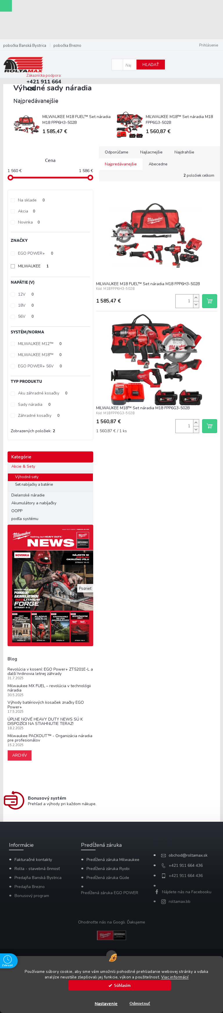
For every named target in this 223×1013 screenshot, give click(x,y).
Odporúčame (116, 152)
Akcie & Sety (23, 466)
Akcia (26, 211)
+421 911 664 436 (186, 865)
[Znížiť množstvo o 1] (196, 304)
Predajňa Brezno (30, 886)
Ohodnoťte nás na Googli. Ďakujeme (111, 922)
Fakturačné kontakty (33, 859)
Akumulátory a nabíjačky (33, 503)
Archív (19, 755)
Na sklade (31, 200)
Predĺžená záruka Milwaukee (113, 859)
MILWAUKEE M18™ (40, 355)
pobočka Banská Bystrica (24, 45)
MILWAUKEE (33, 266)
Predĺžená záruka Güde (108, 877)
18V (26, 305)
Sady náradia (34, 404)
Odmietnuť (140, 1003)
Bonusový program (32, 895)
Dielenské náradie (28, 495)
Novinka (29, 222)
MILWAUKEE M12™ (40, 343)
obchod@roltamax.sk (188, 855)
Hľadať (151, 64)
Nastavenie (106, 1003)
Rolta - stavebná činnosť (37, 868)
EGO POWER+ (35, 253)
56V (26, 316)
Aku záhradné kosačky (42, 393)
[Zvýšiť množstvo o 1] (196, 297)
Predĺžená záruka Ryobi (108, 868)
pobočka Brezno (67, 45)
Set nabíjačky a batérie (34, 484)
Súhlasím (122, 985)
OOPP (16, 511)
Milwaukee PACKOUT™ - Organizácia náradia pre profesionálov (50, 738)
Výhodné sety (27, 477)
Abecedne (158, 164)
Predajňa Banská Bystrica (38, 877)
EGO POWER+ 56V (40, 366)
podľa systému (24, 518)
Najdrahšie (184, 152)
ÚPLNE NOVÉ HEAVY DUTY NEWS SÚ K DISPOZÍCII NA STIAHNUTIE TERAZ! (45, 721)
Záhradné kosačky (39, 415)
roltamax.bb (179, 901)
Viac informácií (175, 977)
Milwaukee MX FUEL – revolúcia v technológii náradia (49, 688)
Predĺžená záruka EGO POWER (109, 893)
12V (26, 294)
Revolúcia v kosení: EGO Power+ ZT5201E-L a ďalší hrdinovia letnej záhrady (50, 671)
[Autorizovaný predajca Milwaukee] (111, 935)
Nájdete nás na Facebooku (186, 892)
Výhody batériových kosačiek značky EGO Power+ (46, 704)
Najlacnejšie (151, 152)
